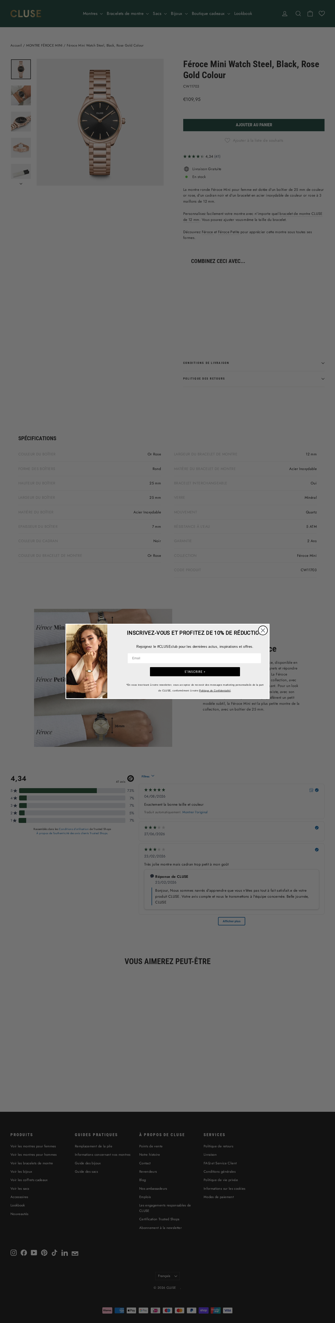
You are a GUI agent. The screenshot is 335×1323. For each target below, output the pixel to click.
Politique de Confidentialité (215, 690)
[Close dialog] (262, 630)
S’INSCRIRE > (195, 672)
